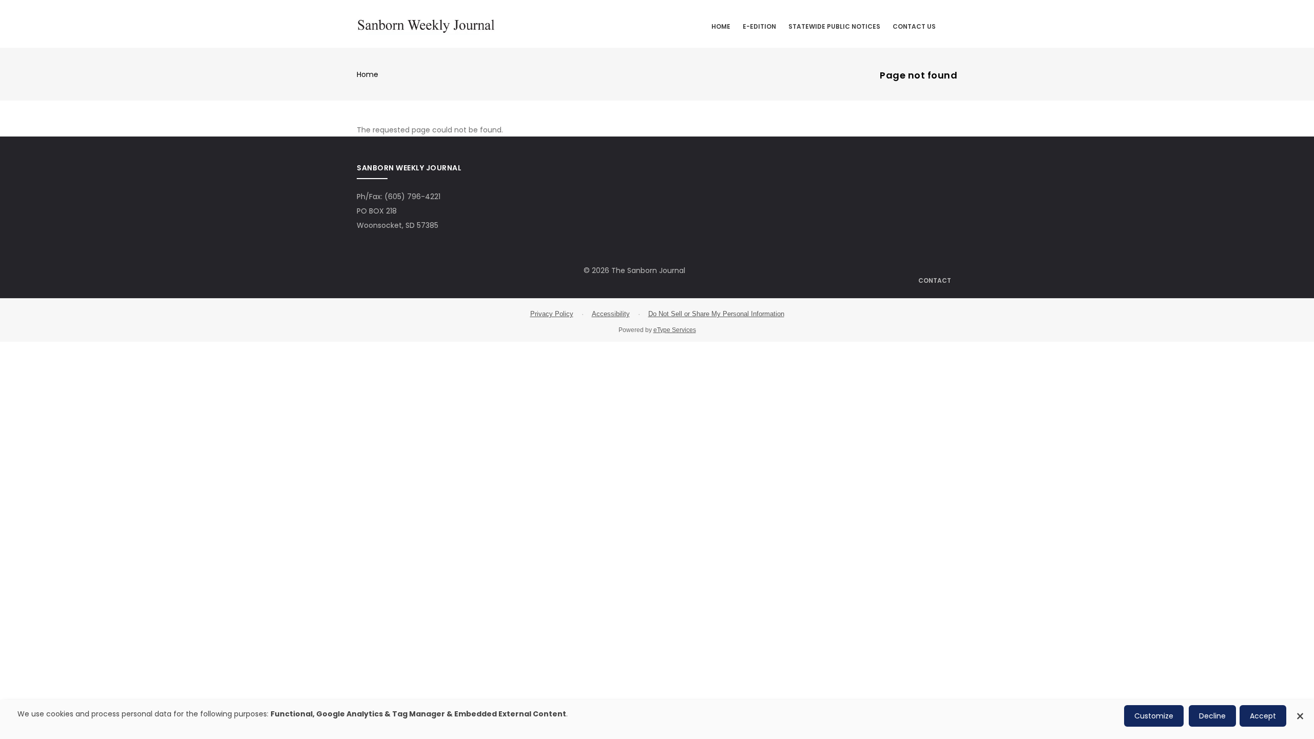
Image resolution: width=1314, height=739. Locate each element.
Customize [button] (1153, 716)
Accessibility (611, 314)
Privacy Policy (551, 314)
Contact (934, 280)
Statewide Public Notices (834, 26)
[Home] (426, 24)
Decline (1212, 716)
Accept (1263, 716)
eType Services (674, 330)
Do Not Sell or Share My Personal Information (716, 314)
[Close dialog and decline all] (1300, 710)
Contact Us (914, 26)
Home (720, 26)
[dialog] (657, 719)
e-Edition (759, 26)
